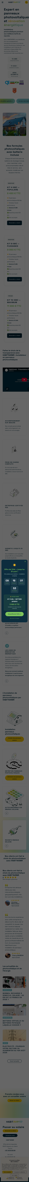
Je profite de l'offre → (14, 614)
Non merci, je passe (14, 618)
